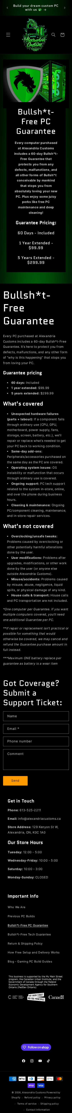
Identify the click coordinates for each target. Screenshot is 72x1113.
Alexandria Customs (34, 1092)
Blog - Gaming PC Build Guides (30, 961)
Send (15, 780)
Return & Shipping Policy (25, 943)
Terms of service (27, 1103)
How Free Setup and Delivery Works (34, 952)
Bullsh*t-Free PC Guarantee (28, 925)
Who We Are (16, 907)
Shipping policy (50, 1103)
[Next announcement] (64, 7)
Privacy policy (52, 1097)
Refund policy (32, 1097)
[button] (8, 34)
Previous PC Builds (21, 916)
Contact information (38, 1109)
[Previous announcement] (7, 7)
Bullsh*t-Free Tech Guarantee (29, 934)
